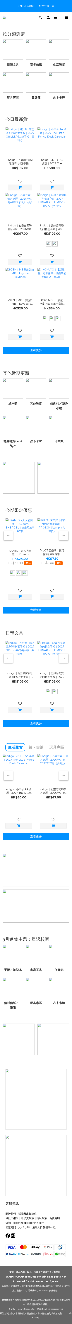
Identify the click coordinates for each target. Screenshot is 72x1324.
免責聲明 (54, 1218)
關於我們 (11, 1213)
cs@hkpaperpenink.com (28, 1222)
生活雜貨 (15, 747)
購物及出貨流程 (27, 1213)
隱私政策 (42, 1218)
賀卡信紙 (36, 747)
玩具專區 (56, 747)
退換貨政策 (27, 1218)
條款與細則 (12, 1218)
